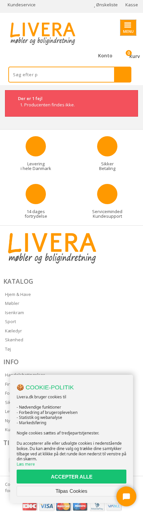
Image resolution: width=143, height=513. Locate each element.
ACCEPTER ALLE (71, 477)
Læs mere (26, 464)
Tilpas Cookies (71, 491)
